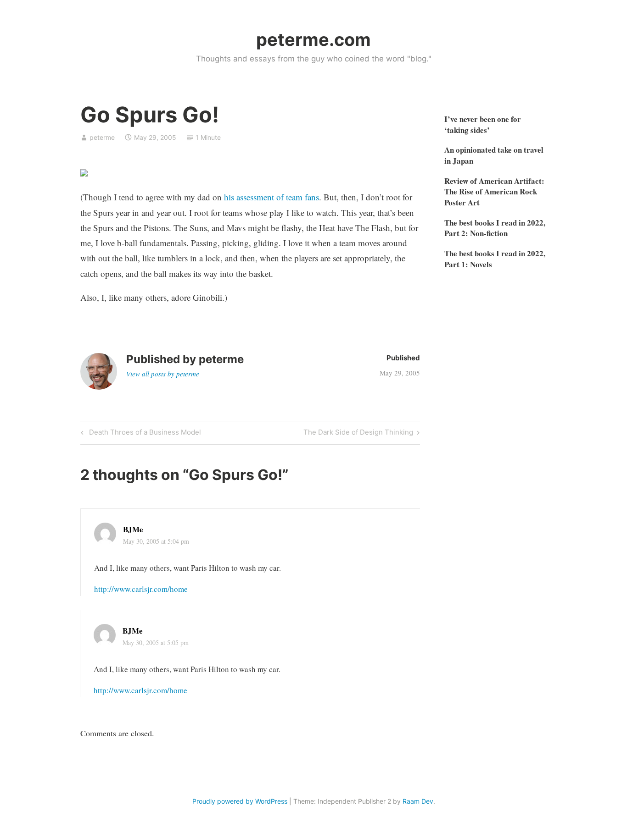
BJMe (133, 529)
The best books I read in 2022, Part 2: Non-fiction (494, 228)
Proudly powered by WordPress (239, 801)
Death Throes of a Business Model (144, 433)
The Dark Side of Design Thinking (358, 433)
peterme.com (313, 39)
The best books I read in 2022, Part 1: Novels (494, 259)
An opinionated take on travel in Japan (493, 155)
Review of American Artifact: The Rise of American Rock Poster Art (494, 192)
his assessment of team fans (271, 197)
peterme (102, 137)
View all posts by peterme (162, 373)
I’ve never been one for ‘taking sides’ (482, 124)
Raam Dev (418, 801)
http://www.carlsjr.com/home (141, 589)
